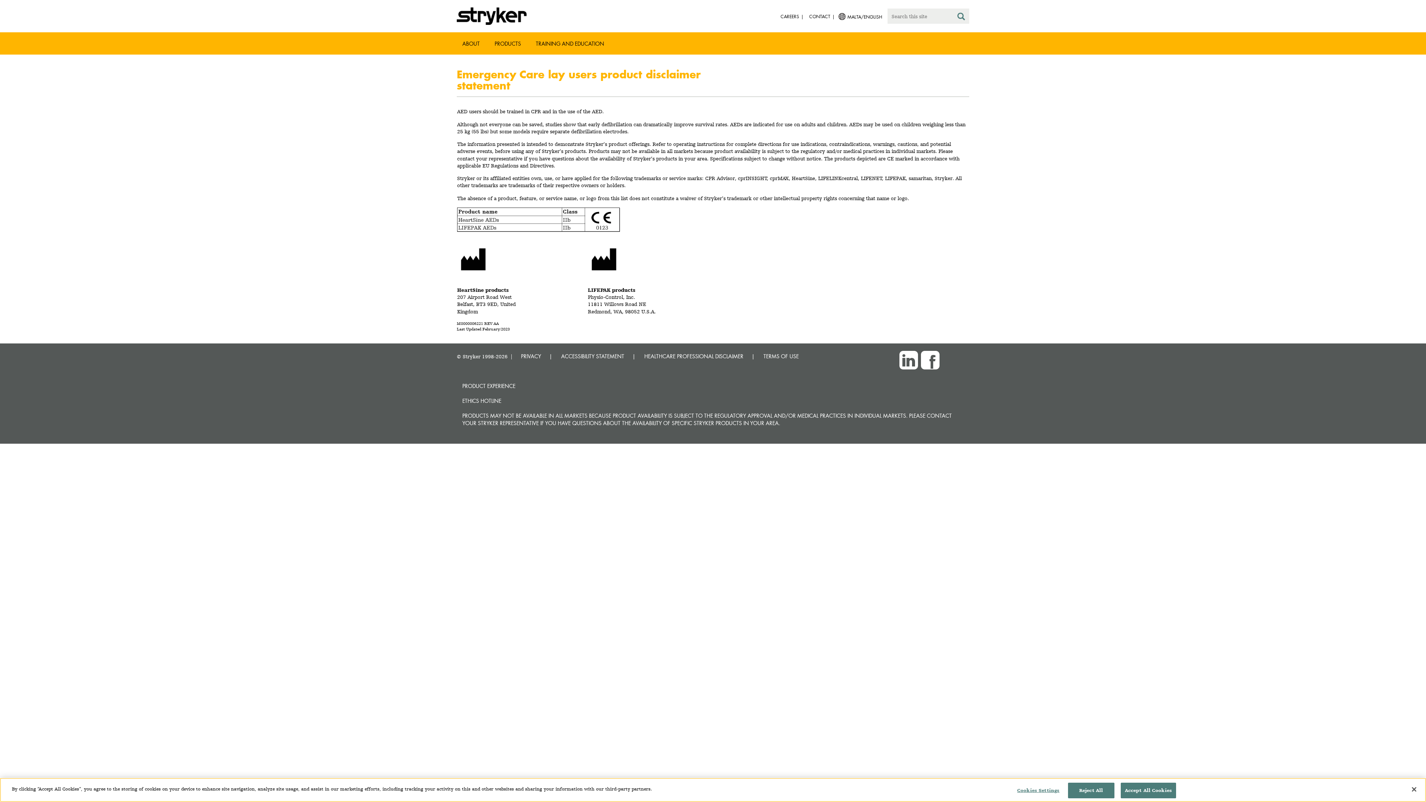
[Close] (1414, 789)
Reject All (1091, 790)
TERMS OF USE (781, 356)
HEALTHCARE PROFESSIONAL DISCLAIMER (693, 356)
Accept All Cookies (1148, 790)
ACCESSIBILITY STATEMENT (592, 356)
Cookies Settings (1038, 790)
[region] (713, 790)
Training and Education (570, 43)
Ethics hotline (481, 400)
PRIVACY (531, 356)
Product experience (488, 385)
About (471, 43)
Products (508, 43)
